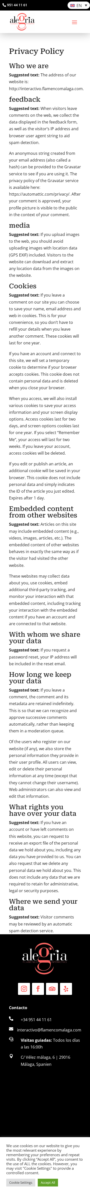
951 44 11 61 (17, 5)
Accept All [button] (48, 1182)
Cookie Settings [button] (20, 1182)
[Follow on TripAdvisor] (52, 989)
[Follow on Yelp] (66, 989)
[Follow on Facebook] (38, 989)
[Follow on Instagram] (24, 989)
